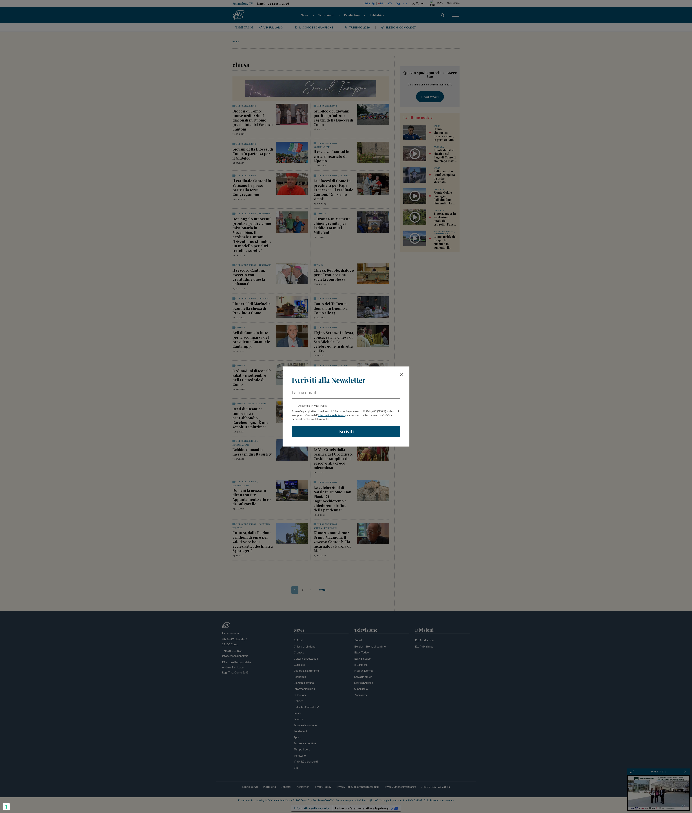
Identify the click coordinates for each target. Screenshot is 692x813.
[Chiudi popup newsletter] (401, 374)
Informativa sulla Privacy (332, 415)
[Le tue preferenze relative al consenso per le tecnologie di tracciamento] (6, 806)
